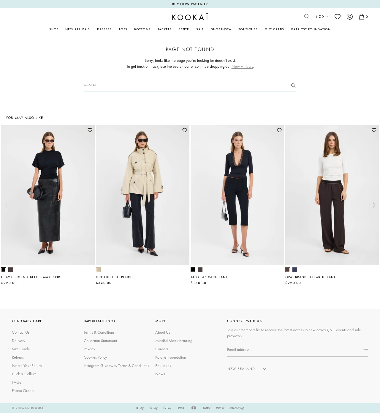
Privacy (89, 348)
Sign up (365, 349)
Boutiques (248, 29)
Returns (18, 357)
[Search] (293, 85)
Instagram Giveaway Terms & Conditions (116, 365)
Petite (184, 29)
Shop (53, 29)
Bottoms (142, 29)
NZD (320, 16)
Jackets (165, 29)
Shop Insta (221, 29)
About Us (162, 332)
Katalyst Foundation (311, 29)
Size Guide (21, 348)
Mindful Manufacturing (173, 340)
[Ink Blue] (294, 269)
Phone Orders (23, 390)
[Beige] (98, 269)
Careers (161, 348)
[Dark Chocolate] (10, 269)
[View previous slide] (5, 205)
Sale (200, 29)
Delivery (18, 340)
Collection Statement (100, 340)
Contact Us (20, 332)
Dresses (104, 29)
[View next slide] (374, 205)
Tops (123, 29)
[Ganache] (287, 269)
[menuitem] (78, 29)
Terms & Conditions (99, 332)
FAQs (16, 382)
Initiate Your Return (27, 365)
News (160, 373)
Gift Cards (274, 29)
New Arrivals (77, 29)
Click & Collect (24, 373)
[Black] (3, 269)
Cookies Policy (95, 357)
